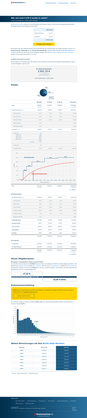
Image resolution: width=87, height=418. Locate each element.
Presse (73, 408)
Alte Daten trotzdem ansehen (23, 295)
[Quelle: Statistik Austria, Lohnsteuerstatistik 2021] (25, 303)
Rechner (32, 54)
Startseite (14, 373)
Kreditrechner (73, 400)
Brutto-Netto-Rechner (51, 3)
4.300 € (21, 362)
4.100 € (21, 356)
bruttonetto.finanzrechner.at (30, 292)
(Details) (22, 110)
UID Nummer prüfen (29, 403)
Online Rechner (51, 400)
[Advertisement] (43, 10)
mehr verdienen (53, 52)
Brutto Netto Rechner (53, 343)
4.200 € (21, 359)
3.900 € (21, 350)
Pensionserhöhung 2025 (62, 400)
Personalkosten (73, 265)
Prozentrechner (42, 400)
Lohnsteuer (73, 3)
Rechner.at (46, 416)
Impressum (74, 410)
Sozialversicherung (63, 3)
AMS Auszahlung (19, 403)
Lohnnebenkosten (55, 265)
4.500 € (21, 368)
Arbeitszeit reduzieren (67, 52)
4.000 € (21, 353)
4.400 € (21, 365)
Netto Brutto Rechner (31, 400)
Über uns (74, 407)
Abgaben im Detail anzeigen (44, 44)
